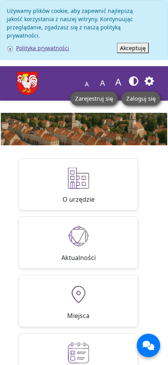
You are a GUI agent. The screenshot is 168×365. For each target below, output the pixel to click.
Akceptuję (133, 48)
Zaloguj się (140, 98)
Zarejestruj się (94, 98)
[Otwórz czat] (148, 345)
